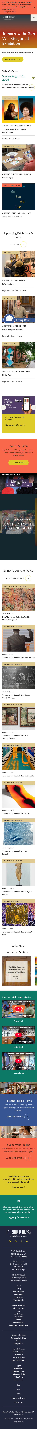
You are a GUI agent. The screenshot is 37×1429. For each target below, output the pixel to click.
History (18, 1289)
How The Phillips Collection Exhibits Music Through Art (16, 618)
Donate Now (18, 1380)
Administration (18, 1291)
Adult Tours (18, 1314)
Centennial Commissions (17, 997)
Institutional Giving (19, 1374)
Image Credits (28, 1419)
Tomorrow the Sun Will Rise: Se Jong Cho (18, 776)
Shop (18, 1389)
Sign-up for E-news (18, 1398)
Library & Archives (18, 1357)
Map (18, 1311)
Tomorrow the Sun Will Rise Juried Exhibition (18, 38)
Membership (18, 1368)
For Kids (18, 1320)
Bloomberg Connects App (18, 1325)
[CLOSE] (34, 7)
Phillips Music (18, 1344)
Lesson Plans (18, 1355)
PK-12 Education (18, 1352)
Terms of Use (18, 1419)
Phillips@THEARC (18, 1360)
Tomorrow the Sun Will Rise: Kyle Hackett (18, 657)
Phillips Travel (18, 1377)
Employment (18, 1294)
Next (33, 407)
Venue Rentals (18, 1300)
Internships (19, 1297)
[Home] (18, 1237)
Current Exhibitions (18, 1335)
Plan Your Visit (12, 59)
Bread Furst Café (18, 1322)
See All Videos (18, 462)
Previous (3, 407)
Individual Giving (18, 1371)
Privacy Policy (8, 1419)
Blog (18, 1385)
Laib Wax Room (19, 520)
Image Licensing (18, 1421)
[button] (18, 483)
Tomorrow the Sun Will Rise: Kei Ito (16, 813)
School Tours (18, 1317)
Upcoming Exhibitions (18, 1338)
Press (18, 1394)
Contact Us (18, 1402)
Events (18, 1341)
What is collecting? (14, 430)
